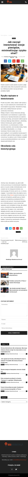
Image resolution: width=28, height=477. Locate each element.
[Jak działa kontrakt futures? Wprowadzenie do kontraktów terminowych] (5, 290)
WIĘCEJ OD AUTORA (7, 269)
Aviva (11, 195)
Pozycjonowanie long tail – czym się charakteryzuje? (7, 242)
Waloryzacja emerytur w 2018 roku (21, 241)
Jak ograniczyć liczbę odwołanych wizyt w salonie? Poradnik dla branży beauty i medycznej (13, 360)
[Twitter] (16, 469)
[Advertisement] (14, 19)
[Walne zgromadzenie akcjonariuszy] (5, 275)
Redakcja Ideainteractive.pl (10, 56)
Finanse (13, 38)
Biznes (2, 353)
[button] (26, 2)
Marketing (3, 373)
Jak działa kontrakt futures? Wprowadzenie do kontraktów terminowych (18, 290)
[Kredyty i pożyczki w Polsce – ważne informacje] (5, 282)
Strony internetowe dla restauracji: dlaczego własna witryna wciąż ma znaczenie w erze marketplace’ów (14, 350)
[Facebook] (11, 469)
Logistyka (3, 382)
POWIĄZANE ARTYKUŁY (8, 267)
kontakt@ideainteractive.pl (19, 460)
